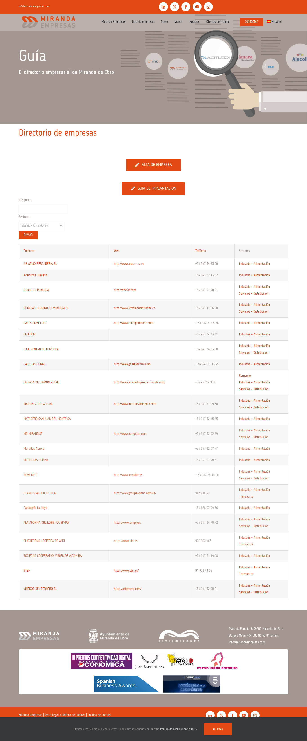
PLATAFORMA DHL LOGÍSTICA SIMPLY (46, 522)
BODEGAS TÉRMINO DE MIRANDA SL (46, 308)
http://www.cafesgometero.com (133, 323)
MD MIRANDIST (33, 433)
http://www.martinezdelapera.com (135, 404)
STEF (27, 570)
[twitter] (174, 6)
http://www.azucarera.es (129, 263)
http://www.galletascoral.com (132, 364)
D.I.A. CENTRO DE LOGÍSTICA (41, 349)
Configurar (188, 729)
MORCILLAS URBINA (36, 460)
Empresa (29, 251)
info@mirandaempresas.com (34, 6)
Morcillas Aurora (34, 448)
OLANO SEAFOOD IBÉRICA (40, 493)
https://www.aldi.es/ (126, 541)
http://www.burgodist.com (130, 433)
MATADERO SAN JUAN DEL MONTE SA (47, 419)
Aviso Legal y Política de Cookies (65, 715)
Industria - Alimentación (254, 263)
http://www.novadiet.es (128, 475)
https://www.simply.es (127, 522)
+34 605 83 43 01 (258, 635)
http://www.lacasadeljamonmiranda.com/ (139, 382)
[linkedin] (163, 6)
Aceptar (218, 729)
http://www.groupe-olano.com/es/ (135, 493)
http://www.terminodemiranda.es (134, 308)
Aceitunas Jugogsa (35, 275)
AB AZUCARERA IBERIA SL (40, 263)
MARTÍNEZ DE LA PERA (38, 404)
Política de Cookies (99, 715)
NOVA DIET (30, 475)
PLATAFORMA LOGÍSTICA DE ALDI (44, 541)
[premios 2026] (153, 650)
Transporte (246, 496)
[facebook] (185, 6)
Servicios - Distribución (253, 293)
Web (116, 251)
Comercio (245, 375)
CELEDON (29, 334)
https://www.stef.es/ (126, 570)
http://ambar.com (125, 290)
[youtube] (197, 6)
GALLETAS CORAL (34, 364)
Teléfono (200, 251)
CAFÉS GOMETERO (35, 323)
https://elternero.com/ (127, 589)
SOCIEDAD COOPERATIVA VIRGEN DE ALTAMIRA (53, 555)
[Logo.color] (48, 15)
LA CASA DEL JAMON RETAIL (41, 382)
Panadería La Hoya (35, 508)
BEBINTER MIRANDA (36, 290)
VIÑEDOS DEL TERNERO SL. (40, 589)
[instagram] (208, 6)
